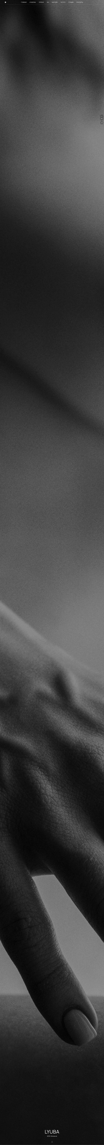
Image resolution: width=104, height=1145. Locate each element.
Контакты (80, 2)
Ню (48, 2)
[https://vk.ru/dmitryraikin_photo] (5, 2)
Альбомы (33, 2)
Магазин (55, 2)
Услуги (63, 2)
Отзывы (70, 2)
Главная (23, 2)
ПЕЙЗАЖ (41, 2)
